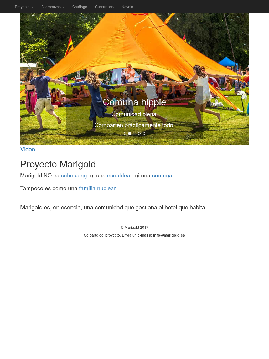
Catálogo (79, 6)
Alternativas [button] (51, 6)
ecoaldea (119, 175)
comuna (162, 175)
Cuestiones (104, 6)
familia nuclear (97, 188)
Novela (127, 6)
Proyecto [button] (23, 6)
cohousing (74, 175)
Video (27, 149)
